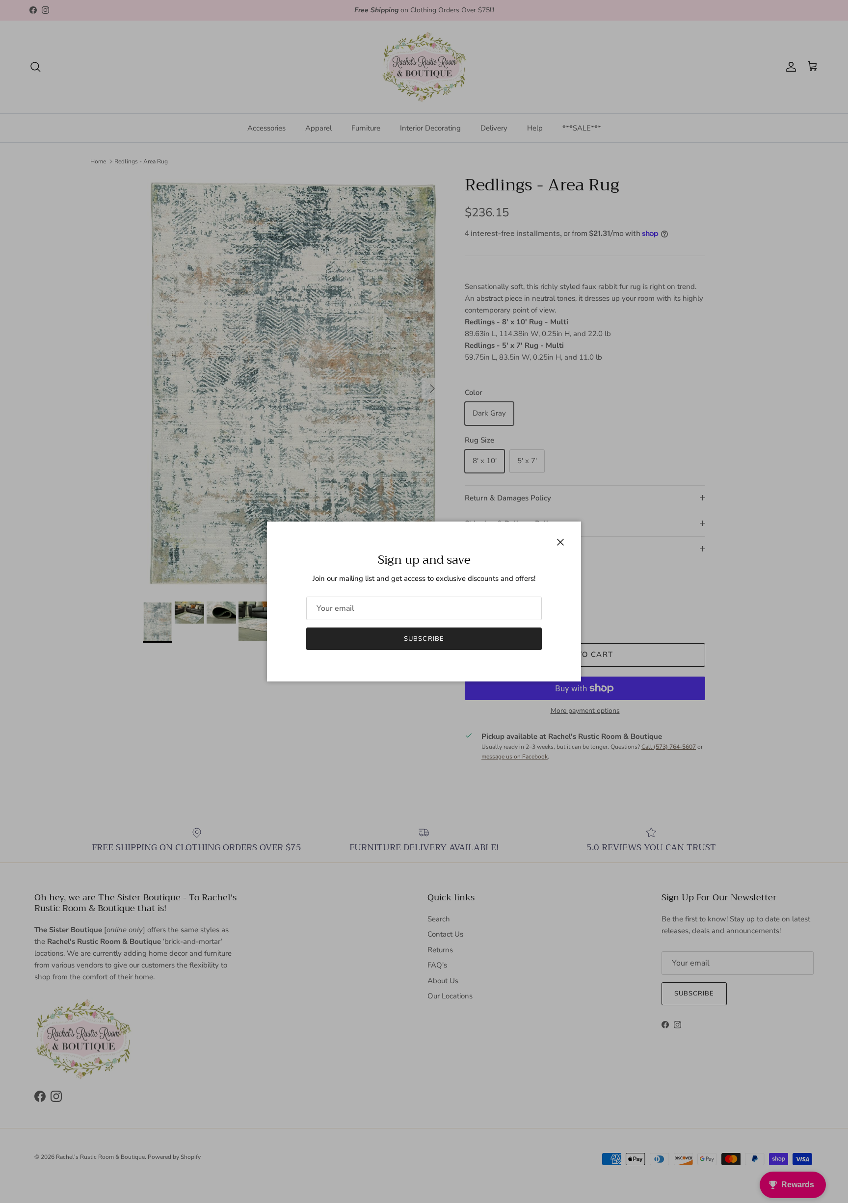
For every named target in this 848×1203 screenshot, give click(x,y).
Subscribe (424, 638)
